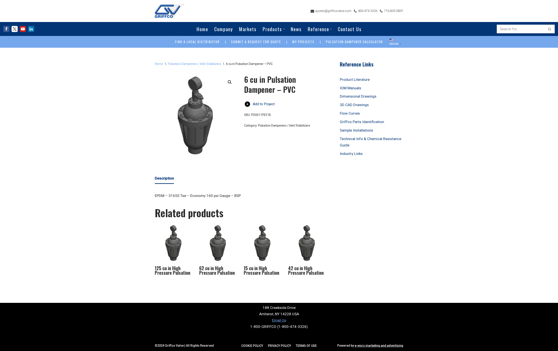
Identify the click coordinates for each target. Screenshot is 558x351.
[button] (284, 29)
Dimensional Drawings (358, 96)
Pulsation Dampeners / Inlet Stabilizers (194, 64)
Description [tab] (164, 178)
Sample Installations (356, 130)
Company (223, 29)
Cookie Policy (252, 346)
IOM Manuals (350, 88)
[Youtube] (23, 29)
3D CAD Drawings (354, 105)
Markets (248, 29)
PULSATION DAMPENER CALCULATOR (354, 41)
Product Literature (355, 79)
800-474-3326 (367, 11)
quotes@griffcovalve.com (333, 11)
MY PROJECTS (303, 41)
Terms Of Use (306, 346)
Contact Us (350, 29)
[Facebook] (6, 29)
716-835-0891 (393, 11)
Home (202, 29)
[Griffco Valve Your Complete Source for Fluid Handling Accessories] (169, 11)
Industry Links (351, 153)
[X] (15, 29)
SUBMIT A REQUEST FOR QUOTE (256, 41)
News (296, 29)
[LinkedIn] (31, 29)
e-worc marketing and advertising (379, 345)
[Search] (550, 29)
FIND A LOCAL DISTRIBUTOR (197, 41)
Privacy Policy (279, 346)
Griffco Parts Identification (362, 122)
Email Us (279, 320)
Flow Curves (350, 113)
